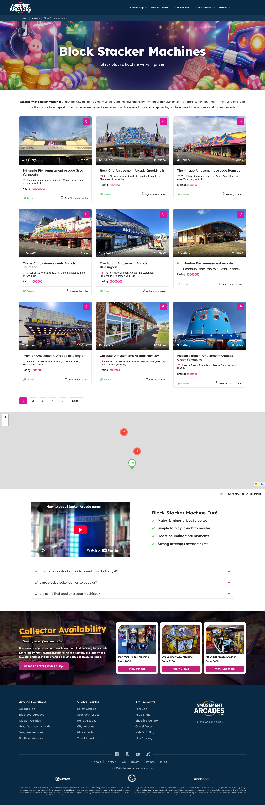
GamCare (62, 795)
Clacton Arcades (30, 720)
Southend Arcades (79, 290)
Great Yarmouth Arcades (76, 198)
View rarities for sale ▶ (44, 666)
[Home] (27, 7)
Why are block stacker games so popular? (66, 582)
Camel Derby (144, 726)
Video (85, 160)
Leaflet (260, 483)
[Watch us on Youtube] (138, 754)
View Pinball (137, 669)
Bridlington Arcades (155, 290)
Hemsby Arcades (234, 194)
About (97, 762)
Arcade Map (137, 7)
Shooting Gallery (146, 720)
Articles (223, 7)
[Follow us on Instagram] (127, 754)
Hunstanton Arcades (232, 284)
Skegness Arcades (31, 732)
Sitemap (150, 762)
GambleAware (51, 795)
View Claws (181, 669)
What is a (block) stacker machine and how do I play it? (76, 571)
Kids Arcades (86, 732)
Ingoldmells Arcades (155, 194)
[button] (124, 432)
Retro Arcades (86, 720)
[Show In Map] (86, 121)
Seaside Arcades (88, 714)
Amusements (182, 7)
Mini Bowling (143, 738)
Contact (111, 762)
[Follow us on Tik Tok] (148, 754)
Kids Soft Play (144, 732)
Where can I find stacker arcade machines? (67, 594)
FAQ (123, 762)
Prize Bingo (143, 714)
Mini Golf (141, 709)
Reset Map (255, 493)
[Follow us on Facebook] (117, 754)
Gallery (31, 160)
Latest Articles (86, 709)
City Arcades (85, 726)
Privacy (135, 762)
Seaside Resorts (160, 7)
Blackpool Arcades (31, 714)
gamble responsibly (73, 790)
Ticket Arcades (87, 738)
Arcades (30, 198)
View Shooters (225, 669)
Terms (163, 762)
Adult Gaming (204, 7)
